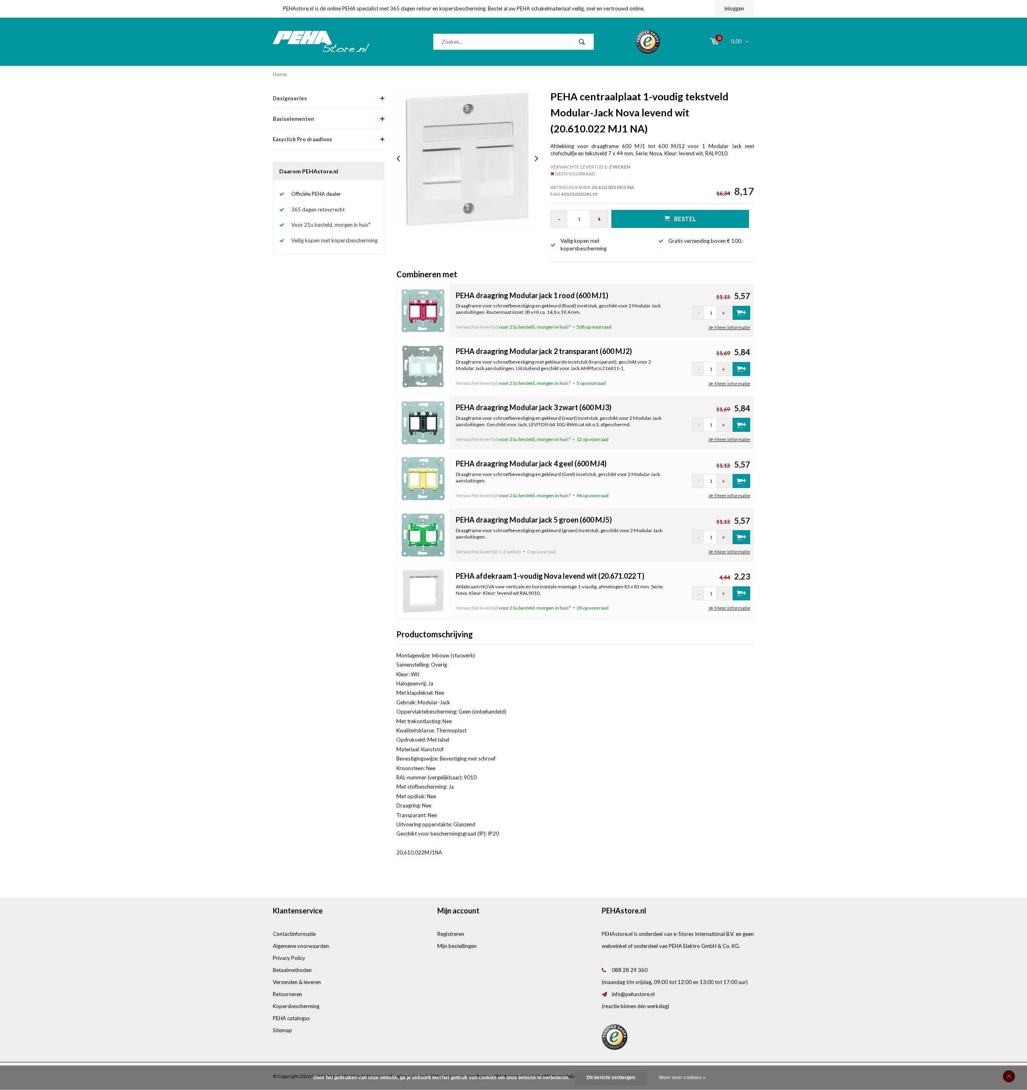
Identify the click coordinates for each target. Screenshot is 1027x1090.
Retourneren (287, 994)
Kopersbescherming (296, 1006)
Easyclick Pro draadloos (302, 139)
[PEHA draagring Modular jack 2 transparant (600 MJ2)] (423, 366)
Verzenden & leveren (297, 982)
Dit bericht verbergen (611, 1077)
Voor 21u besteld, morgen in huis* (330, 225)
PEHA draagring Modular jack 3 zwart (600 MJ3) (533, 407)
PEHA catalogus (291, 1018)
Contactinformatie (294, 934)
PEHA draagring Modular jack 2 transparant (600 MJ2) (544, 351)
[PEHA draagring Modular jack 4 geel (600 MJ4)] (423, 478)
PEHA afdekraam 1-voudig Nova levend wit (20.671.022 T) (550, 575)
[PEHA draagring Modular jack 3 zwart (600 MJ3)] (423, 422)
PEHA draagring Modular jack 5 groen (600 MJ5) (534, 519)
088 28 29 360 (629, 970)
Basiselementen (293, 119)
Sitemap (282, 1030)
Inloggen (734, 8)
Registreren (450, 934)
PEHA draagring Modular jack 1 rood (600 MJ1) (532, 295)
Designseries (290, 98)
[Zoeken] (582, 42)
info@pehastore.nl (633, 994)
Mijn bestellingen (457, 946)
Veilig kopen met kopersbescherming (334, 240)
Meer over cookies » (682, 1077)
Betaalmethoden (292, 970)
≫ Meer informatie (729, 327)
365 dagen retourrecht (318, 209)
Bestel (685, 218)
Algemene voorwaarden (301, 946)
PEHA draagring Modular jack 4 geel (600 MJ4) (531, 463)
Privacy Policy (289, 958)
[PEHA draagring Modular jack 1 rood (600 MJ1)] (423, 310)
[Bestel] (741, 313)
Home (280, 74)
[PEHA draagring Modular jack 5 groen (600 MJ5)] (423, 534)
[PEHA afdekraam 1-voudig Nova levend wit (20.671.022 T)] (423, 590)
